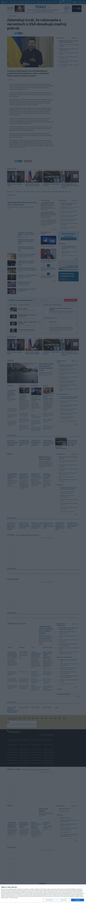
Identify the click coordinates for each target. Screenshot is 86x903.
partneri (7, 889)
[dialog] (43, 893)
